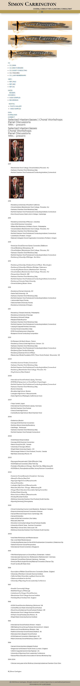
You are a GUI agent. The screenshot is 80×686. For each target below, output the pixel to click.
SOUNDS (11, 95)
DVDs (10, 112)
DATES (10, 90)
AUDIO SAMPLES (14, 97)
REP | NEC (12, 84)
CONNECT (11, 117)
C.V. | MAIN (12, 65)
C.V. (9, 63)
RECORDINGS (13, 100)
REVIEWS (12, 93)
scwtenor (46, 684)
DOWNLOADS (12, 115)
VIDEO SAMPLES (15, 109)
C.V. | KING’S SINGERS (16, 68)
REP (10, 79)
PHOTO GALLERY (16, 106)
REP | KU (12, 87)
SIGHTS (12, 104)
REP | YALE (12, 82)
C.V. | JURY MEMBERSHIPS (17, 75)
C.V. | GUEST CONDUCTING (18, 70)
